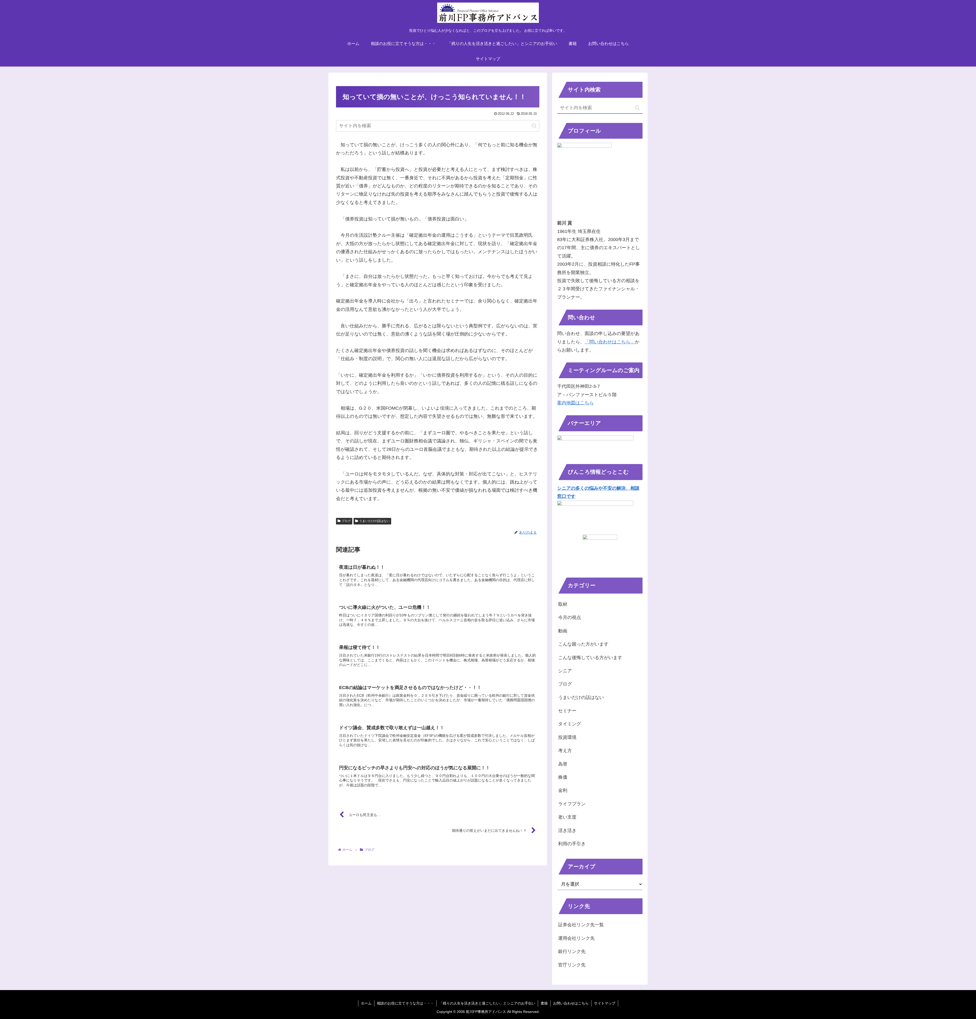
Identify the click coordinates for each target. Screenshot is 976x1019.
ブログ (346, 521)
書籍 (544, 1003)
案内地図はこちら (575, 402)
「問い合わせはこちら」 (610, 341)
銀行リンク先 (572, 951)
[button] (534, 126)
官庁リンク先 (572, 964)
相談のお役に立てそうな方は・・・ (405, 1003)
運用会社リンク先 (576, 938)
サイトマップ (604, 1003)
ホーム (366, 1003)
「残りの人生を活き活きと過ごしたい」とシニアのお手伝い (487, 1003)
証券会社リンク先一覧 (581, 924)
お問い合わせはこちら (571, 1003)
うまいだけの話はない (374, 521)
